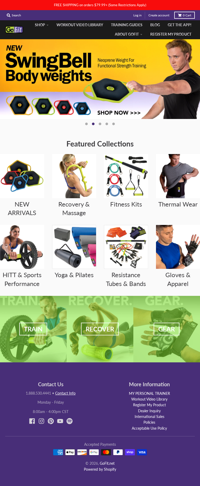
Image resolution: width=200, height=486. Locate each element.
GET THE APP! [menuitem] (179, 25)
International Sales (149, 416)
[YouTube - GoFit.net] (60, 421)
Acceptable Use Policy (149, 428)
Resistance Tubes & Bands (126, 279)
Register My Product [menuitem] (170, 34)
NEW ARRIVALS (22, 208)
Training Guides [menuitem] (126, 25)
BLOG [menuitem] (155, 25)
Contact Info (65, 393)
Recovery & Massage (74, 208)
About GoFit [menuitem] (127, 34)
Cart (187, 15)
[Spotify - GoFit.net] (69, 421)
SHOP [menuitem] (40, 25)
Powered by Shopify (100, 469)
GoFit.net (107, 463)
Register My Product (149, 405)
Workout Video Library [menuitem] (80, 25)
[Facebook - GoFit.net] (32, 421)
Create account (158, 15)
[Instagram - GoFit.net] (41, 421)
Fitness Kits (126, 204)
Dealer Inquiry (149, 411)
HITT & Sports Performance (22, 279)
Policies (149, 422)
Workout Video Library (149, 399)
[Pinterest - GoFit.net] (51, 421)
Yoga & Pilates (74, 274)
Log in (137, 15)
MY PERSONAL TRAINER (149, 393)
